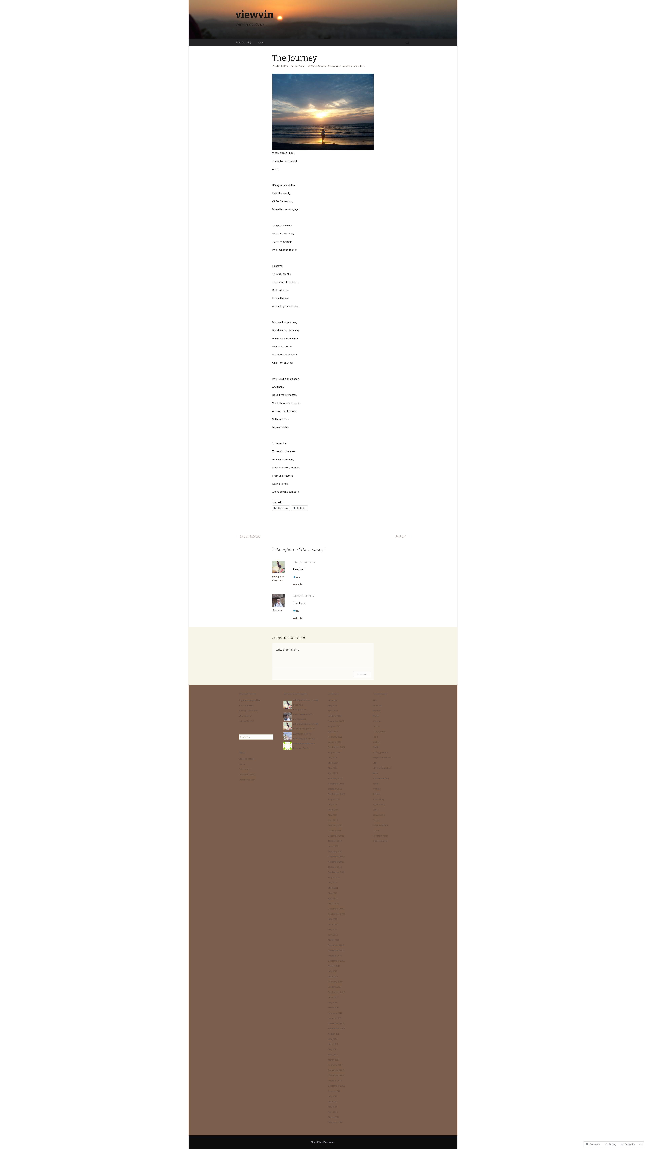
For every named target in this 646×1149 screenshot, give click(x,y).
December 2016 (336, 1070)
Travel (376, 830)
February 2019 (335, 981)
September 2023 (336, 794)
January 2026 (334, 715)
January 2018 (334, 1018)
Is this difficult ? (246, 721)
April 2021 (333, 898)
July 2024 (332, 757)
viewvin (278, 610)
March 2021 (333, 903)
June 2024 (333, 762)
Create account (246, 758)
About (261, 42)
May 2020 (332, 929)
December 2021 (336, 856)
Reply (299, 584)
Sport (375, 809)
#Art (375, 700)
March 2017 (333, 1059)
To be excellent (380, 825)
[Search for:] (407, 42)
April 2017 (333, 1054)
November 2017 (336, 1023)
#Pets (376, 715)
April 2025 (333, 731)
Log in (242, 763)
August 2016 (334, 1091)
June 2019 (333, 976)
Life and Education (382, 767)
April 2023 (333, 820)
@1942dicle (299, 733)
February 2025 (335, 736)
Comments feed (247, 774)
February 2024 (335, 778)
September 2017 (336, 1028)
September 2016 (336, 1085)
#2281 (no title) (243, 42)
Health (376, 747)
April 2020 (333, 934)
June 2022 (333, 846)
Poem (301, 65)
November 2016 (336, 1075)
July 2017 (332, 1038)
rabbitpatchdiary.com (304, 700)
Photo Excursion (381, 778)
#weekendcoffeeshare (353, 65)
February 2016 (335, 1122)
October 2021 (335, 866)
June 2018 (333, 997)
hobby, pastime (380, 752)
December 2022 (336, 835)
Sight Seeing (379, 804)
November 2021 (336, 861)
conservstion (379, 731)
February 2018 (335, 1012)
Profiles (377, 788)
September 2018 (336, 992)
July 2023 (332, 804)
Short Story (378, 799)
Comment (362, 674)
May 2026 (332, 705)
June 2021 (333, 887)
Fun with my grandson (304, 728)
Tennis (376, 820)
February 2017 (335, 1064)
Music (375, 773)
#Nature (377, 710)
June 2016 (333, 1101)
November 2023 (336, 783)
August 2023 (334, 799)
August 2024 (334, 752)
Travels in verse (380, 835)
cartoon (377, 726)
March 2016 (333, 1117)
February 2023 (335, 825)
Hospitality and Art (382, 757)
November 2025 (336, 721)
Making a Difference (249, 710)
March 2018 (333, 1007)
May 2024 (332, 767)
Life (295, 65)
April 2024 (333, 773)
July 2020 (332, 919)
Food (375, 736)
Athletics (377, 721)
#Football (377, 705)
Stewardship (379, 814)
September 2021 (336, 872)
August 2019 (334, 965)
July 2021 (332, 882)
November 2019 (336, 950)
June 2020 (333, 924)
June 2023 (333, 809)
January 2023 (334, 830)
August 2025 (334, 726)
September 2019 (336, 960)
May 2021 (332, 893)
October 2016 (335, 1080)
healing (376, 741)
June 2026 (333, 700)
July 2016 (332, 1096)
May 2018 (332, 1002)
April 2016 (333, 1111)
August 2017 (334, 1033)
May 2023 (332, 814)
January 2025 (334, 741)
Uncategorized (380, 840)
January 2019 (334, 986)
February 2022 (335, 851)
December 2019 (336, 945)
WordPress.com (247, 779)
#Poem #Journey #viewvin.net (326, 65)
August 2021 (334, 877)
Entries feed (245, 769)
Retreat (376, 794)
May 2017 (332, 1049)
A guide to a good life (249, 700)
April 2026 (333, 710)
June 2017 (333, 1044)
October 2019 (335, 955)
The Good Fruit (246, 705)
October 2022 (335, 840)
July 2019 (332, 971)
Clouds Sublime (248, 536)
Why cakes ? (245, 715)
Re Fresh (402, 536)
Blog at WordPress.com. (323, 1142)
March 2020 (333, 939)
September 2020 (336, 913)
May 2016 (332, 1106)
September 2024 (336, 747)
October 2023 (335, 788)
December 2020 (336, 908)
